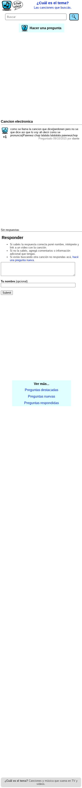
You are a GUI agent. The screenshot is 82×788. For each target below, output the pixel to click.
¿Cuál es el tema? (52, 5)
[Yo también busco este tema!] (5, 132)
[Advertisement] (41, 76)
